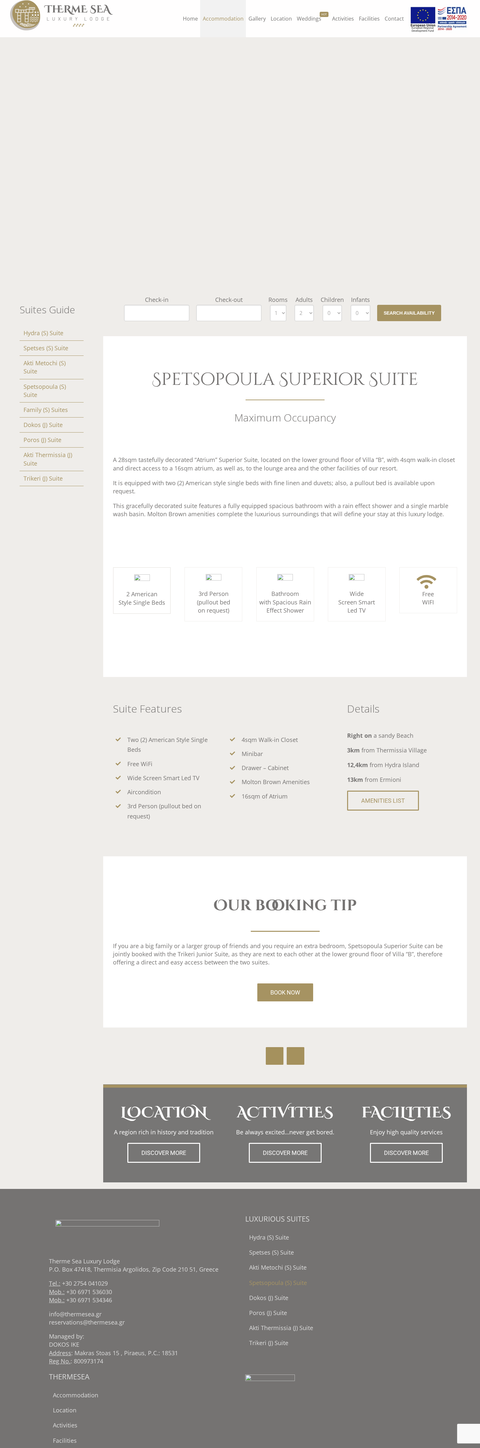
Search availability (409, 313)
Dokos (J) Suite (43, 425)
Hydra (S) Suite (43, 333)
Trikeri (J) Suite (43, 478)
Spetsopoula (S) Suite (278, 1283)
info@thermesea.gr (75, 1314)
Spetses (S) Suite (46, 348)
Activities (65, 1425)
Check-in (156, 300)
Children (332, 300)
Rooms (278, 300)
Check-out (229, 300)
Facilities (65, 1440)
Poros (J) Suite (42, 440)
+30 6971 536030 (89, 1292)
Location (64, 1410)
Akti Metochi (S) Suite (278, 1267)
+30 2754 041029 (85, 1283)
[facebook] (274, 1056)
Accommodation (75, 1395)
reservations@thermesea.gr (87, 1322)
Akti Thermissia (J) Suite (281, 1328)
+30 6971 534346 (89, 1300)
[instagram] (295, 1056)
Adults (304, 300)
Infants (360, 300)
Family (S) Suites (46, 410)
